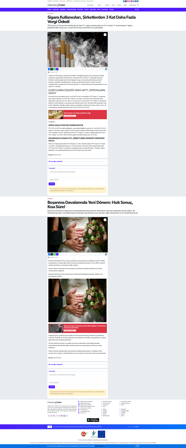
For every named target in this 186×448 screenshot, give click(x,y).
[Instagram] (56, 416)
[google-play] (93, 420)
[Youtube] (62, 416)
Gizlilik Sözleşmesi (125, 403)
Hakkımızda (132, 5)
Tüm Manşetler (83, 409)
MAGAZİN (93, 9)
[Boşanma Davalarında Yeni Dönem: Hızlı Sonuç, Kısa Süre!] (77, 234)
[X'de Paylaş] (51, 69)
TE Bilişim (136, 426)
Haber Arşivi (83, 412)
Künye (125, 5)
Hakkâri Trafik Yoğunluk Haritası (87, 406)
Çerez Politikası (106, 403)
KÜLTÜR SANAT (106, 415)
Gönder (52, 184)
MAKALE (105, 412)
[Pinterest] (54, 416)
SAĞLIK (86, 9)
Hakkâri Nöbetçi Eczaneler (86, 401)
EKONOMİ (56, 9)
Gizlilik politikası (99, 446)
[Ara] (138, 5)
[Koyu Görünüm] (136, 10)
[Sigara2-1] (51, 121)
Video (99, 5)
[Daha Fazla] (57, 69)
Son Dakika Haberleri (85, 411)
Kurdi (113, 5)
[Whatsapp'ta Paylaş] (54, 69)
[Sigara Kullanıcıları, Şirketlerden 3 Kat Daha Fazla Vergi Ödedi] (77, 49)
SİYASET (123, 414)
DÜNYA (49, 9)
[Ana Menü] (138, 10)
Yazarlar (107, 5)
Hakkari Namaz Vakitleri (85, 404)
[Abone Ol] (106, 69)
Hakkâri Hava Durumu (85, 403)
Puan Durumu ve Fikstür (85, 408)
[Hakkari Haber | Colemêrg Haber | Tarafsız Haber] (56, 5)
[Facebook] (48, 416)
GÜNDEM (62, 9)
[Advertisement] (41, 34)
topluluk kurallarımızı (62, 188)
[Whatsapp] (67, 416)
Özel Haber (104, 9)
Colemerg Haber (114, 442)
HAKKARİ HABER (71, 9)
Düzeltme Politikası (107, 401)
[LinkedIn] (59, 416)
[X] (51, 416)
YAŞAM (111, 9)
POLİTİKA (80, 9)
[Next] (64, 416)
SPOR (98, 9)
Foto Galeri (90, 5)
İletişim (119, 5)
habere (63, 96)
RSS (50, 426)
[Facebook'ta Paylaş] (49, 69)
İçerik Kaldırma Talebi (126, 401)
